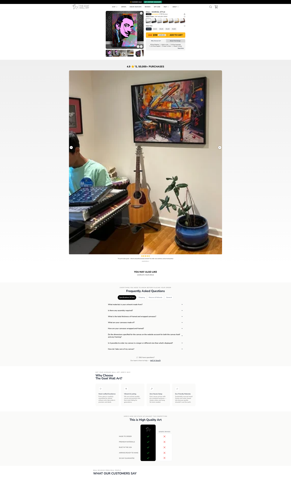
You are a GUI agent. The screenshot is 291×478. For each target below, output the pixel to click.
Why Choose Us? (156, 41)
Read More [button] (181, 48)
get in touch (155, 360)
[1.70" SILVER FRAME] (171, 20)
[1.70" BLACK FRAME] (154, 20)
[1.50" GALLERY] (148, 20)
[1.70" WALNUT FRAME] (182, 20)
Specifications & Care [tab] (127, 297)
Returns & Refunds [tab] (155, 297)
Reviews (147, 7)
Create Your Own (135, 7)
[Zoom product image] (141, 13)
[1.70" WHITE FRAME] (159, 20)
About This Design (175, 41)
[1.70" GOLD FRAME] (165, 20)
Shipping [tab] (142, 297)
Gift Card (157, 7)
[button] (145, 2)
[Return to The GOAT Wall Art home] (82, 6)
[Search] (210, 7)
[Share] (184, 14)
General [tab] (169, 297)
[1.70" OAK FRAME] (177, 20)
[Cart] (216, 7)
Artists (123, 7)
